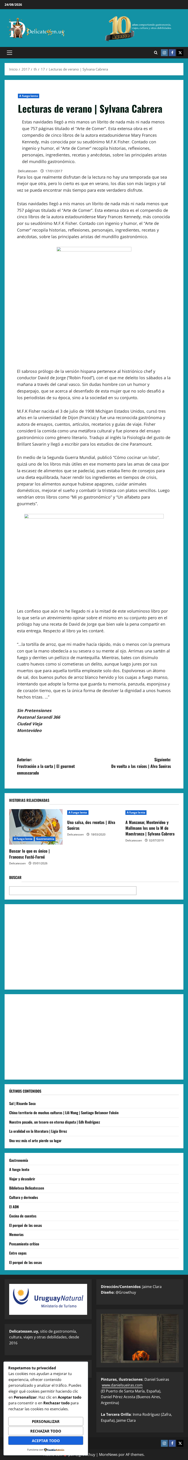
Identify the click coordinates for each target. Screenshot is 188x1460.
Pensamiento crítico (24, 1244)
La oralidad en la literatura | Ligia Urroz (38, 1131)
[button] (9, 52)
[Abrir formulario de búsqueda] (156, 52)
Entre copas (18, 1253)
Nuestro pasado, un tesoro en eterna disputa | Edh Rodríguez (54, 1122)
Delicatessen (27, 171)
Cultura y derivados (23, 1197)
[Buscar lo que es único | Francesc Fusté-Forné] (36, 827)
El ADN (14, 1206)
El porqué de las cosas (25, 1225)
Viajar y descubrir (22, 1179)
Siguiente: (141, 762)
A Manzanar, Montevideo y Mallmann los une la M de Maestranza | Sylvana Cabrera (149, 828)
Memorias (16, 1234)
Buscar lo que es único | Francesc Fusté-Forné (29, 854)
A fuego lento (28, 96)
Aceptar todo (46, 1440)
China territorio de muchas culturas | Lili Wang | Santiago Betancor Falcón (64, 1112)
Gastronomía (45, 839)
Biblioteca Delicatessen (26, 1188)
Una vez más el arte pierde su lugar (35, 1140)
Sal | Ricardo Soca (22, 1103)
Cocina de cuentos (22, 1216)
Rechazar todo (45, 1431)
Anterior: (46, 766)
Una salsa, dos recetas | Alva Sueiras (91, 825)
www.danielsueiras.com (122, 1385)
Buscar (15, 877)
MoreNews (108, 1454)
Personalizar (46, 1421)
